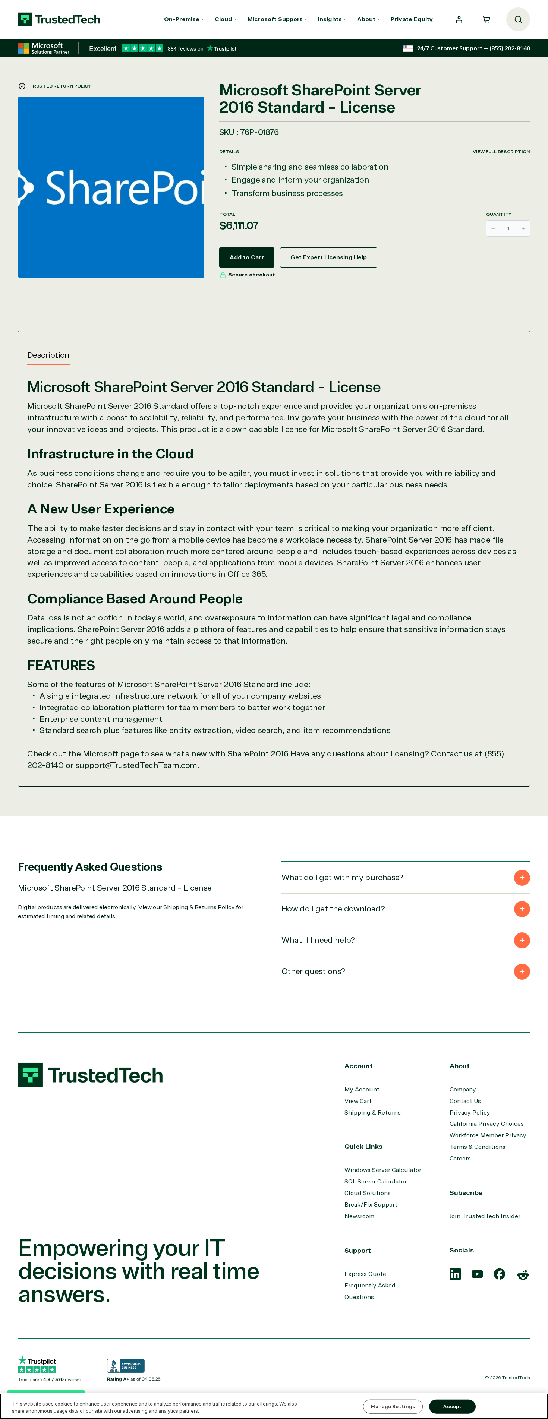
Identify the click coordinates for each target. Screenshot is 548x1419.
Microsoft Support (275, 19)
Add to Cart (247, 257)
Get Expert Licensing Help (328, 257)
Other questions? (313, 971)
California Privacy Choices (487, 1124)
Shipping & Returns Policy (198, 907)
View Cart (358, 1101)
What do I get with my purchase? (342, 877)
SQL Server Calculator (375, 1181)
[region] (274, 1406)
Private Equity (412, 19)
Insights (330, 19)
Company (463, 1089)
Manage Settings (393, 1406)
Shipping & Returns (372, 1112)
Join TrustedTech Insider (485, 1216)
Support (357, 1250)
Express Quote (365, 1274)
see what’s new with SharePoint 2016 (220, 754)
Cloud (223, 19)
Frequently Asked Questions (370, 1291)
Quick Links (363, 1146)
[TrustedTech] (59, 19)
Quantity (498, 214)
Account (358, 1066)
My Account (361, 1089)
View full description (501, 152)
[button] (486, 19)
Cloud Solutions (367, 1193)
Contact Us (465, 1101)
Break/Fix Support (370, 1204)
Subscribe (466, 1192)
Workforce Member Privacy (488, 1135)
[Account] (459, 19)
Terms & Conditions (478, 1147)
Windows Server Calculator (382, 1170)
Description (48, 355)
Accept (452, 1406)
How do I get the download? (333, 909)
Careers (460, 1158)
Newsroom (359, 1216)
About (366, 19)
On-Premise (181, 19)
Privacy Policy (470, 1112)
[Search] (518, 19)
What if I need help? (318, 940)
